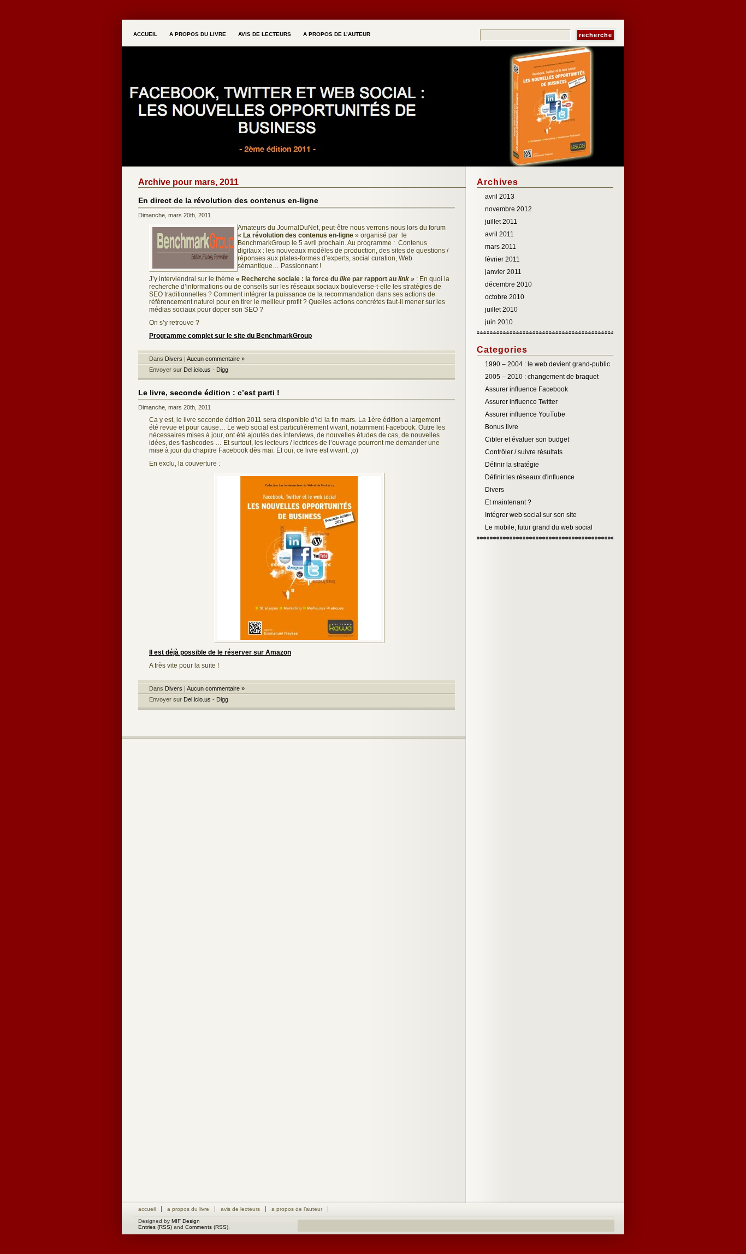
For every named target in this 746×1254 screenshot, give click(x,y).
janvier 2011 (503, 272)
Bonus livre (501, 427)
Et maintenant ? (508, 502)
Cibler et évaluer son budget (527, 439)
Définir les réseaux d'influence (530, 477)
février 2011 (502, 259)
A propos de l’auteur (336, 34)
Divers (173, 358)
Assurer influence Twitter (521, 402)
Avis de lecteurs (264, 34)
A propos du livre (197, 34)
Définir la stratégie (512, 464)
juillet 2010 (501, 309)
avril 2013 (499, 196)
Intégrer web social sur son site (531, 515)
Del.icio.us (197, 369)
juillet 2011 (501, 221)
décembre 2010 (508, 284)
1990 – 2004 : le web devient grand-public (547, 364)
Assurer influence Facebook (526, 389)
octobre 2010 (504, 297)
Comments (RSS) (206, 1227)
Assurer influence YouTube (525, 414)
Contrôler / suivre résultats (524, 452)
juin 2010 (499, 322)
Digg (222, 369)
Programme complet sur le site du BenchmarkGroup (230, 336)
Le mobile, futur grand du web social (539, 527)
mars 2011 (500, 247)
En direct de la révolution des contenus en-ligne (228, 200)
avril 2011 (499, 234)
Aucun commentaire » (216, 358)
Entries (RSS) (155, 1227)
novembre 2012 (508, 209)
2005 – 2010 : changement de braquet (542, 377)
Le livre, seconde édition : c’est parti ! (209, 392)
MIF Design (185, 1221)
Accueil (145, 34)
